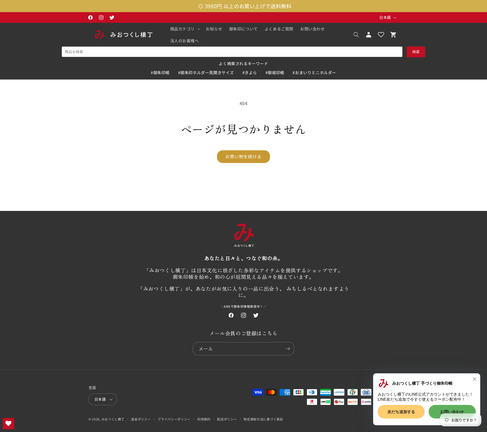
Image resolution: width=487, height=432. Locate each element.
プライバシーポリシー (174, 419)
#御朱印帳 (160, 72)
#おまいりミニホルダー (314, 72)
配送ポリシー (227, 419)
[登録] (288, 348)
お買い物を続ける (243, 156)
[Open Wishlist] (381, 34)
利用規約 (204, 419)
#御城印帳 (274, 72)
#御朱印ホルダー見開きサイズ (206, 72)
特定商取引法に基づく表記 (263, 419)
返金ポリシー (141, 419)
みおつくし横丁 (113, 419)
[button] (185, 29)
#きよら (249, 72)
